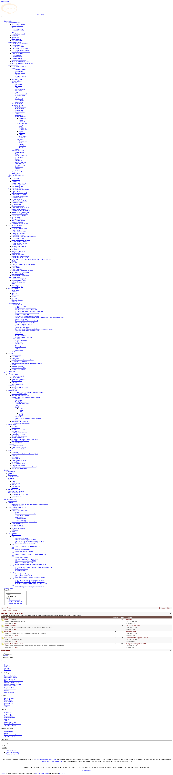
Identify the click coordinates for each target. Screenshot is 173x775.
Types (17, 512)
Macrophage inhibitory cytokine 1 (24, 551)
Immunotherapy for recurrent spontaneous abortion (29, 587)
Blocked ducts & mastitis (19, 232)
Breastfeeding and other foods (23, 337)
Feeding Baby (12, 386)
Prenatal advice (12, 475)
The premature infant (17, 186)
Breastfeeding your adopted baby (20, 70)
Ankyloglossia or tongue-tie (19, 193)
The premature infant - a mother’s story (18, 172)
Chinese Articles (12, 371)
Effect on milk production (23, 137)
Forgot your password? (16, 603)
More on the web (16, 535)
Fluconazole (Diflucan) (18, 251)
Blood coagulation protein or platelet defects (24, 522)
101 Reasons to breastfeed (19, 24)
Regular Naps (15, 462)
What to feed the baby (18, 222)
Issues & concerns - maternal (16, 225)
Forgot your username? (16, 601)
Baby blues (15, 426)
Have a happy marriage (18, 434)
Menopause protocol (21, 94)
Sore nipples (15, 266)
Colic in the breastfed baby (19, 201)
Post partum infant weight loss (20, 212)
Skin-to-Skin (15, 37)
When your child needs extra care (13, 681)
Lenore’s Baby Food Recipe (20, 387)
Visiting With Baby (17, 442)
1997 (13, 578)
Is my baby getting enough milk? (21, 210)
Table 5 (21, 415)
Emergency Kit (16, 431)
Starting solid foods (17, 219)
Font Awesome (45, 773)
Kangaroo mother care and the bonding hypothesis (26, 397)
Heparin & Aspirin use (21, 538)
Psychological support (14, 489)
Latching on (15, 35)
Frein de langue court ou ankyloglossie (23, 360)
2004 (13, 548)
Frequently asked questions (20, 73)
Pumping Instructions (18, 159)
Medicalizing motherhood (19, 449)
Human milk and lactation (22, 314)
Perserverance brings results (23, 326)
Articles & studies (17, 304)
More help (7, 666)
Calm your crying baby (18, 376)
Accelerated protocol (18, 91)
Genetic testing (16, 486)
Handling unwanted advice (19, 433)
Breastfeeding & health (14, 42)
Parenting (7, 373)
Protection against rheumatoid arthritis (22, 63)
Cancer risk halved (17, 55)
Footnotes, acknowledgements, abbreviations (28, 418)
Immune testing (12, 501)
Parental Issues (12, 424)
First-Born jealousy (17, 381)
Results (17, 407)
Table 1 (21, 408)
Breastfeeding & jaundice (19, 194)
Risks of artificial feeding (19, 215)
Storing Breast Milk (20, 162)
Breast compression (17, 29)
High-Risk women (17, 58)
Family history (19, 517)
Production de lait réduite (19, 368)
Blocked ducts (16, 230)
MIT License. (38, 773)
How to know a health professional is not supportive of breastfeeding (31, 259)
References (18, 420)
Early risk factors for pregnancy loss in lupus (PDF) (29, 541)
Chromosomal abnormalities (19, 510)
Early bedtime (15, 457)
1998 (13, 572)
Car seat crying (16, 377)
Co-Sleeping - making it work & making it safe (25, 454)
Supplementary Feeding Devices (20, 164)
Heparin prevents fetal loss (22, 549)
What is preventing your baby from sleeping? (24, 467)
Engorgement (15, 249)
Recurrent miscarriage (10, 499)
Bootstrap (3, 773)
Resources (11, 444)
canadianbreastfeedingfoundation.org (51, 761)
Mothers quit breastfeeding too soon (25, 322)
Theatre (14, 296)
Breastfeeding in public (18, 238)
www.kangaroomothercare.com (20, 423)
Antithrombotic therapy (21, 569)
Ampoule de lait (16, 355)
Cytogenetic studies (20, 518)
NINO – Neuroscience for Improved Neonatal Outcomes (28, 392)
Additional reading (20, 306)
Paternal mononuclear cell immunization (26, 559)
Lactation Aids (19, 167)
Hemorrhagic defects (17, 523)
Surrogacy (11, 478)
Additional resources (14, 303)
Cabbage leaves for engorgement (21, 240)
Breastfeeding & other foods (20, 196)
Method (17, 405)
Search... (3, 18)
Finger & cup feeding (18, 206)
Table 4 (21, 413)
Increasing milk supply (18, 150)
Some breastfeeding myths (19, 279)
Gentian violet (16, 253)
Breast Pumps (19, 157)
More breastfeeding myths (19, 280)
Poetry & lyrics (16, 293)
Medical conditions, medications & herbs (17, 104)
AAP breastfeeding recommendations (25, 308)
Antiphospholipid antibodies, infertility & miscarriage (30, 582)
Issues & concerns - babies (15, 188)
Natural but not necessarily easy (24, 324)
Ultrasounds (15, 488)
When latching (19, 334)
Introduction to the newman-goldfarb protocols (17, 81)
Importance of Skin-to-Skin (19, 394)
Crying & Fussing (13, 374)
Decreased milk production (19, 246)
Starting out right (16, 39)
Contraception (19, 139)
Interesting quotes (13, 288)
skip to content (5, 1)
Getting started (21, 125)
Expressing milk (16, 204)
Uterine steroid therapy (21, 557)
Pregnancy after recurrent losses (24, 562)
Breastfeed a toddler (17, 197)
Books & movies (16, 339)
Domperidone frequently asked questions (20, 111)
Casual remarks (16, 428)
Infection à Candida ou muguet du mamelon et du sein (27, 363)
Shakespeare (15, 295)
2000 (13, 556)
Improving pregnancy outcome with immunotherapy (30, 577)
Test (9, 480)
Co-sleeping (15, 452)
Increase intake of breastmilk (20, 214)
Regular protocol (20, 89)
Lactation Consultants (18, 169)
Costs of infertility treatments (16, 491)
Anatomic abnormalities (18, 527)
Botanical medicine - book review (21, 341)
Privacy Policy (86, 770)
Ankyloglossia (16, 191)
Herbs (17, 149)
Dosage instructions (22, 132)
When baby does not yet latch (20, 223)
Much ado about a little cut (19, 436)
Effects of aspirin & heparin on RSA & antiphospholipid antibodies (34, 567)
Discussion (18, 416)
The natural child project (18, 463)
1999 (13, 565)
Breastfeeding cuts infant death (20, 50)
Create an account (14, 600)
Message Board (8, 588)
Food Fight (15, 389)
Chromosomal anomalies (22, 515)
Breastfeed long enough (18, 34)
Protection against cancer (19, 60)
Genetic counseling (20, 520)
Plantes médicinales (17, 366)
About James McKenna (18, 465)
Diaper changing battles (18, 379)
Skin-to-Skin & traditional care (20, 395)
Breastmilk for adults (17, 53)
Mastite (14, 364)
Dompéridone (15, 358)
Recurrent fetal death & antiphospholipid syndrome (29, 580)
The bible (14, 298)
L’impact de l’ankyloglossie (19, 361)
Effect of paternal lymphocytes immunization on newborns (31, 583)
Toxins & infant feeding (18, 220)
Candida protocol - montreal (19, 241)
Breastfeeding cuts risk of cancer (21, 52)
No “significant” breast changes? (19, 101)
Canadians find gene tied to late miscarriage (27, 546)
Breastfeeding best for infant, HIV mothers (24, 236)
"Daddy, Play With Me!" (19, 429)
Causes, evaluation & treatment (17, 507)
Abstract (17, 398)
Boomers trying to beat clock (20, 494)
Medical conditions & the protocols (20, 107)
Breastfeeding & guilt (18, 235)
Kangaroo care (16, 181)
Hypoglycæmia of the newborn (20, 209)
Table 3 (21, 411)
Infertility (7, 470)
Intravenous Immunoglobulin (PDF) (25, 540)
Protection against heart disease (20, 61)
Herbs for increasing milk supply (21, 256)
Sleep (9, 450)
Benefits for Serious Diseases (20, 43)
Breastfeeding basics (14, 22)
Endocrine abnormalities (18, 528)
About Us (7, 668)
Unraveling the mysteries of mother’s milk (27, 330)
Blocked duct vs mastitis (18, 233)
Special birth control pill (22, 146)
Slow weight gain (17, 217)
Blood (13, 481)
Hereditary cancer (17, 56)
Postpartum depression (18, 437)
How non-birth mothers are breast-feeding (27, 313)
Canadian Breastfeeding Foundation (45, 759)
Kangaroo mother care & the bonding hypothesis (19, 184)
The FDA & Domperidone (23, 128)
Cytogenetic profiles (17, 505)
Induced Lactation (13, 65)
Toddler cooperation (17, 384)
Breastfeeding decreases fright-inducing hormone (29, 311)
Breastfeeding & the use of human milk (26, 309)
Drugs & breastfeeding (18, 274)
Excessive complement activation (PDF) (26, 543)
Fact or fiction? (16, 290)
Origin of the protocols (18, 86)
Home (6, 655)
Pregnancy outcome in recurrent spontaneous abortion (30, 554)
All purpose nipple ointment (19, 228)
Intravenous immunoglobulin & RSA (25, 561)
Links (13, 351)
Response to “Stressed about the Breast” (26, 321)
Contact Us (7, 670)
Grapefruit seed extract (18, 254)
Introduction (18, 84)
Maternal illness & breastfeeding (21, 275)
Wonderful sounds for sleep (19, 468)
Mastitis (14, 261)
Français (10, 353)
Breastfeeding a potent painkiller (21, 48)
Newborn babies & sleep (19, 460)
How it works (23, 123)
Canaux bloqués (16, 356)
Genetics (10, 502)
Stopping (21, 134)
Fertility (14, 484)
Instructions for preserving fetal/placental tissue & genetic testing (30, 504)
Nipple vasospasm (17, 269)
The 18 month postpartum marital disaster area (25, 439)
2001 (13, 552)
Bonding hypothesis (20, 402)
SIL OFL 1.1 (62, 773)
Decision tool (19, 99)
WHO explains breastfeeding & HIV (22, 272)
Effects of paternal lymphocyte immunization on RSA (30, 564)
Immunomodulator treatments (23, 575)
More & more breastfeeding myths (17, 286)
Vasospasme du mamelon (19, 369)
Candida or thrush (17, 199)
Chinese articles (19, 332)
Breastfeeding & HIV (18, 47)
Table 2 (21, 410)
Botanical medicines (17, 45)
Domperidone (15, 248)
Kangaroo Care (12, 390)
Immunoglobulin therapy (22, 574)
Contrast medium (16, 227)
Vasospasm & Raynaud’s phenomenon (22, 270)
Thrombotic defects (17, 525)
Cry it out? (15, 455)
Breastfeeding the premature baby (16, 179)
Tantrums (14, 382)
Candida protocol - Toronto (19, 243)
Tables (13, 531)
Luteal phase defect (13, 476)
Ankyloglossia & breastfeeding (20, 189)
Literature (14, 291)
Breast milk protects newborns (20, 207)
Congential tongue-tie (18, 202)
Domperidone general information (20, 115)
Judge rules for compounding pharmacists (27, 316)
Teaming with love (17, 496)
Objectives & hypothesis (22, 403)
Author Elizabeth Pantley (19, 447)
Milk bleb (14, 262)
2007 (13, 536)
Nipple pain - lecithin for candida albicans (23, 264)
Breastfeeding (8, 21)
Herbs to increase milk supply (20, 257)
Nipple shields (16, 267)
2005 (13, 544)
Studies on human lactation (22, 327)
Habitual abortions (20, 570)
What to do (11, 473)
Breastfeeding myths (14, 277)
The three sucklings (17, 40)
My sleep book (16, 458)
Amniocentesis (16, 483)
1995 (13, 585)
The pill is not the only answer (20, 441)
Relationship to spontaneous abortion (25, 514)
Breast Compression (21, 155)
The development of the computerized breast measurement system (33, 329)
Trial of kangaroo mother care (20, 421)
